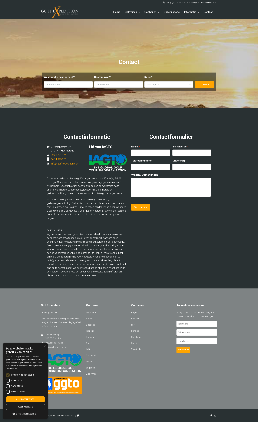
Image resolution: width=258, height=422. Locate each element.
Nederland (91, 312)
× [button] (44, 346)
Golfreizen (131, 11)
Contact (208, 11)
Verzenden (140, 207)
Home (116, 11)
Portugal (90, 337)
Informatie (190, 11)
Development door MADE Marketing (59, 415)
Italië (88, 349)
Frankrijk (90, 331)
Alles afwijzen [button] (25, 407)
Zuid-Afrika (91, 374)
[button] (25, 414)
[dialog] (25, 381)
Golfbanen (150, 11)
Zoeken (204, 84)
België (89, 318)
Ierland (89, 361)
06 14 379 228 (58, 159)
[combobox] (68, 84)
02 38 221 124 (58, 154)
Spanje (89, 343)
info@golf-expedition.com (65, 163)
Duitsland (90, 325)
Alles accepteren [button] (25, 399)
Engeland (90, 368)
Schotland (91, 355)
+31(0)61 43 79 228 (53, 343)
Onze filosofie (172, 11)
